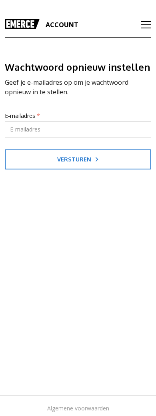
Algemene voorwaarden (78, 408)
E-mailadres (22, 116)
